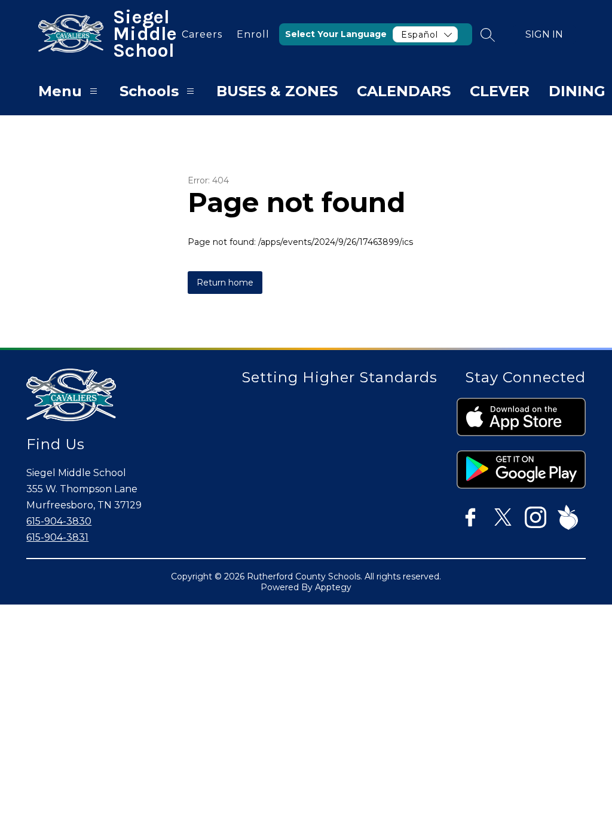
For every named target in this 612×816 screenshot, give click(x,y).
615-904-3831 (57, 537)
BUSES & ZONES (277, 91)
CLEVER (500, 91)
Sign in (544, 34)
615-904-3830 (58, 521)
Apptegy (333, 587)
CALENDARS (404, 91)
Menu (60, 91)
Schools (149, 91)
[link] (202, 34)
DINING (577, 91)
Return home (225, 282)
